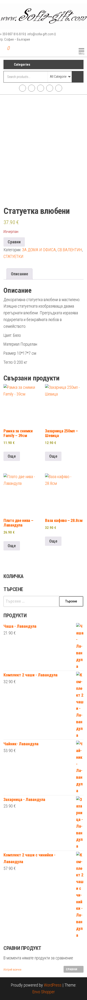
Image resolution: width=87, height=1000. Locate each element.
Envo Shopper (43, 991)
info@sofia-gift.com (58, 88)
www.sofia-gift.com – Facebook (22, 88)
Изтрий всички (12, 969)
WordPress (52, 985)
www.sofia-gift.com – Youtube (49, 88)
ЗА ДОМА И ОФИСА (39, 249)
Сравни (14, 241)
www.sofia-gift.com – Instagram (31, 88)
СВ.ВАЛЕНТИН (70, 249)
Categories (22, 64)
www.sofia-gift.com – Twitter (40, 88)
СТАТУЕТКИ (13, 256)
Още (12, 456)
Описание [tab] (19, 273)
